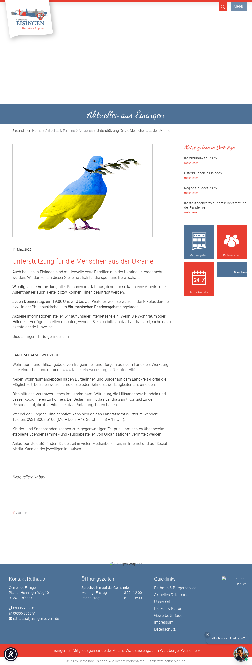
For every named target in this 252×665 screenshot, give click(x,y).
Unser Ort (162, 601)
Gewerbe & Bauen (169, 615)
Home (36, 131)
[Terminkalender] (199, 277)
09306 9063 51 (24, 613)
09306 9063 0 (23, 608)
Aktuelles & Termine (60, 131)
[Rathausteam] (232, 241)
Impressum (163, 622)
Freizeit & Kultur (167, 608)
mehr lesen (191, 163)
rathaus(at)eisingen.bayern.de (36, 619)
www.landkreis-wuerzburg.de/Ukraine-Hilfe (99, 370)
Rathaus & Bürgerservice (175, 588)
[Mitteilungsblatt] (199, 241)
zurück (21, 512)
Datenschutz (165, 629)
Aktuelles (86, 131)
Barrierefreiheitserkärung (166, 661)
